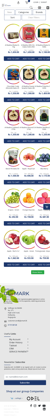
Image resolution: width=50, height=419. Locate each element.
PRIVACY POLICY (9, 415)
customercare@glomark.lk (17, 321)
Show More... (37, 272)
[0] (26, 2)
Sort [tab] (13, 17)
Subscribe (25, 382)
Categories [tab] (23, 12)
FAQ (16, 412)
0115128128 (12, 325)
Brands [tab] (39, 12)
